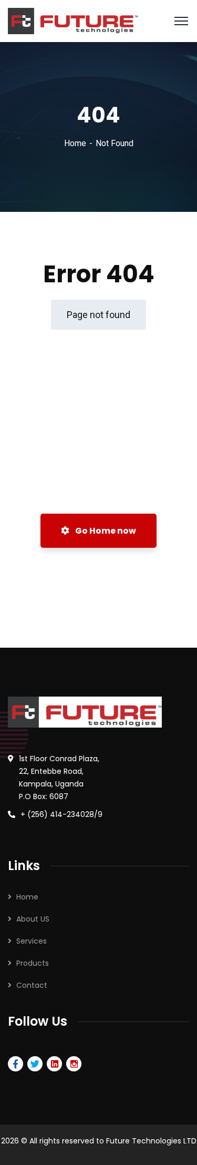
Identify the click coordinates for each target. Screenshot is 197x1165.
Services (31, 941)
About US (32, 919)
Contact (31, 985)
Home (75, 143)
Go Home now (105, 531)
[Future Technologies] (73, 20)
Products (32, 963)
